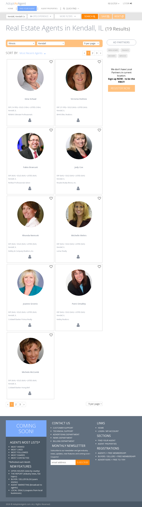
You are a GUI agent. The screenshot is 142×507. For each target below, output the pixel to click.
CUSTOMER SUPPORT (63, 427)
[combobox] (21, 43)
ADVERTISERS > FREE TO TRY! (111, 459)
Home (10, 8)
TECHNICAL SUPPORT (63, 431)
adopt (30, 80)
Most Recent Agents (31, 53)
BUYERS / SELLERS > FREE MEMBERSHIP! (116, 456)
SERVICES (122, 56)
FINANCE (125, 50)
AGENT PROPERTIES (107, 443)
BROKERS (111, 56)
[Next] (101, 53)
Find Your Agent (27, 8)
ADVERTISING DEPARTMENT (66, 434)
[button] (115, 3)
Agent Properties (49, 8)
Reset (118, 16)
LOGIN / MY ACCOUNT (108, 431)
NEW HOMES (113, 50)
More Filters (66, 16)
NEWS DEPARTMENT (62, 437)
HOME (101, 427)
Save (104, 16)
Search (88, 16)
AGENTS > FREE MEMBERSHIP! (112, 453)
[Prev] (84, 53)
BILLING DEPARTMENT (63, 441)
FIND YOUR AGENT (107, 440)
